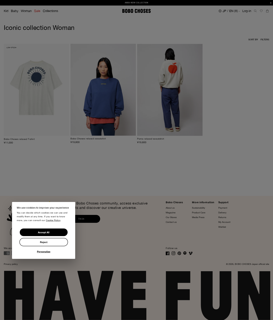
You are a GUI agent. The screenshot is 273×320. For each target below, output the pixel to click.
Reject (43, 242)
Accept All (43, 232)
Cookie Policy (53, 220)
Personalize (43, 251)
